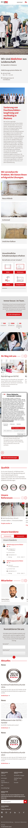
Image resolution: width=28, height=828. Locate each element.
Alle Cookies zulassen (18, 428)
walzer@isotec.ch (12, 554)
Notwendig (6, 424)
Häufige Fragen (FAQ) (18, 778)
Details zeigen (20, 434)
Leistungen (4, 778)
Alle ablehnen (8, 431)
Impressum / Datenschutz (21, 822)
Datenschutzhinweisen (7, 421)
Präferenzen (12, 424)
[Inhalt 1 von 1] (2, 452)
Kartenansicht (7, 536)
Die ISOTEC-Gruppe (19, 775)
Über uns (3, 775)
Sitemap (3, 824)
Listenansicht (20, 536)
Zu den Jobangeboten (14, 314)
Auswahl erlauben (19, 431)
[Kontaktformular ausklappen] (14, 657)
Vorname (6, 644)
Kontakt (20, 2)
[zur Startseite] (4, 2)
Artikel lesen (4, 695)
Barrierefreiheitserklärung (7, 822)
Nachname (6, 650)
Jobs (2, 785)
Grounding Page (5, 788)
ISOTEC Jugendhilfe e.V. (5, 781)
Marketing (6, 425)
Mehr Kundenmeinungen (10, 457)
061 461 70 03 (11, 552)
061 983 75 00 (11, 568)
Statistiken (19, 424)
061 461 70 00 (6, 73)
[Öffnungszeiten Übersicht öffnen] (25, 557)
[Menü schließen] (26, 2)
